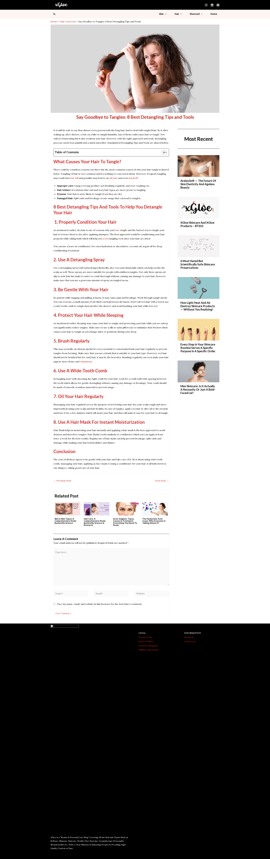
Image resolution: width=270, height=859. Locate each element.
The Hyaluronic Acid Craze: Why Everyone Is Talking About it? (154, 520)
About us (189, 637)
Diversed (195, 14)
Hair (177, 14)
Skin (161, 14)
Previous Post (62, 480)
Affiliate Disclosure (149, 649)
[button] (54, 14)
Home (213, 14)
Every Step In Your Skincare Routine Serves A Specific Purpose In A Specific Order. (198, 348)
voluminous (86, 361)
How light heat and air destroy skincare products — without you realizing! (197, 306)
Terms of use (146, 637)
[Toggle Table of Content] (163, 152)
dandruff (133, 178)
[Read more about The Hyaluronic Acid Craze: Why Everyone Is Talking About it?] (155, 508)
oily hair (113, 178)
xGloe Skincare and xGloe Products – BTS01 (197, 224)
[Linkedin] (212, 5)
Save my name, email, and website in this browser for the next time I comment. (99, 604)
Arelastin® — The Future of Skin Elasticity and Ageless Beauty (198, 184)
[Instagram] (206, 5)
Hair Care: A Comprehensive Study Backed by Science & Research (94, 521)
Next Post (162, 480)
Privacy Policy (146, 641)
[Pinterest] (218, 5)
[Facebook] (82, 855)
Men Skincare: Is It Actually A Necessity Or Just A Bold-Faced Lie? (197, 389)
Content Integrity (148, 645)
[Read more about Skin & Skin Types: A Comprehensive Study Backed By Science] (67, 508)
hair (117, 230)
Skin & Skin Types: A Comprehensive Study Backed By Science (65, 520)
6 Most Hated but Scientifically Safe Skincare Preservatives (197, 264)
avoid (105, 238)
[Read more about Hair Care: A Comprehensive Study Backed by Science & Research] (97, 508)
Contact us (190, 641)
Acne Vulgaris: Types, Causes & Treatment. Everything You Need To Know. (125, 521)
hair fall (74, 178)
